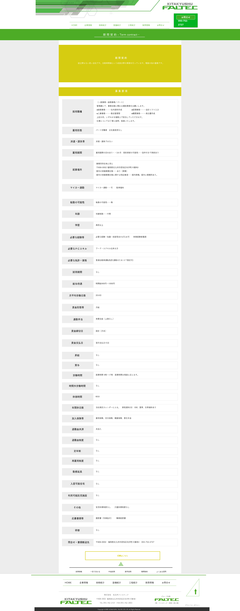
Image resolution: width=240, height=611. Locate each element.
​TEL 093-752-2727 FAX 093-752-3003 (116, 603)
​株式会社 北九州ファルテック (116, 595)
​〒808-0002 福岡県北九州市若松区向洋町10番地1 (116, 599)
